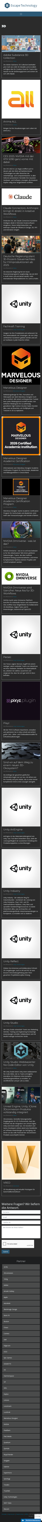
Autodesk (16, 1186)
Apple (6, 1297)
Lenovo (6, 1400)
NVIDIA (6, 1424)
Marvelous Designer (15, 387)
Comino (6, 1334)
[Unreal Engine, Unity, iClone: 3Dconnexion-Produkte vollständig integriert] (21, 1095)
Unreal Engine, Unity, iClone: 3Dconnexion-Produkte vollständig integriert (20, 1109)
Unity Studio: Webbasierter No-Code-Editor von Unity (19, 1063)
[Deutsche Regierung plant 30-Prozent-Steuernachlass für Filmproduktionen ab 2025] (21, 244)
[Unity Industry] (21, 868)
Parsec (7, 657)
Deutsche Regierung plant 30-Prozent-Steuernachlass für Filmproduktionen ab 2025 (19, 261)
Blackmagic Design (10, 1309)
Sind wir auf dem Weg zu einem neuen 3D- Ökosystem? (18, 765)
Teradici (6, 1485)
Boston (6, 1321)
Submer (6, 1467)
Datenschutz (20, 1514)
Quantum (7, 1442)
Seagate (6, 1461)
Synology (7, 1479)
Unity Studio (10, 1022)
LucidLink (7, 1412)
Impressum (11, 1514)
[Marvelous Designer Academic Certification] (21, 436)
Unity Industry (11, 890)
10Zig (6, 1279)
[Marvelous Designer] (21, 365)
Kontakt (4, 1514)
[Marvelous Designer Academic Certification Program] (21, 487)
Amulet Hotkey (9, 1291)
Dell (5, 1340)
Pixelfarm (7, 1430)
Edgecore (7, 1346)
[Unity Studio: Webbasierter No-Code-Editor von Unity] (21, 1050)
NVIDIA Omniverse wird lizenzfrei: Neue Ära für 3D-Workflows (18, 590)
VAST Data (7, 1503)
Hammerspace (9, 1376)
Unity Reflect (11, 961)
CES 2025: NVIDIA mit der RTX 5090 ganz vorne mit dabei (18, 159)
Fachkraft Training (14, 326)
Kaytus (6, 1394)
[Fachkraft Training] (21, 304)
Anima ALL (9, 121)
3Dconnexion (8, 1273)
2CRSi (6, 1267)
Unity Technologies (19, 329)
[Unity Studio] (21, 1000)
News (15, 61)
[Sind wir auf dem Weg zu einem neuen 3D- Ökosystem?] (21, 751)
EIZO (5, 1352)
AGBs (26, 1514)
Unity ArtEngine (13, 829)
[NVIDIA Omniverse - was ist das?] (21, 530)
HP (5, 1382)
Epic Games (8, 1358)
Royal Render (8, 1455)
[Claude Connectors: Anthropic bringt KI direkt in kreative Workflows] (21, 197)
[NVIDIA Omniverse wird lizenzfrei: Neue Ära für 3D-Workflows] (21, 576)
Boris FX (7, 1315)
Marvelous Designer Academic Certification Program (16, 501)
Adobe (6, 1285)
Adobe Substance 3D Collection (15, 56)
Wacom (6, 1509)
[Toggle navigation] (21, 14)
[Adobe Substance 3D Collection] (21, 43)
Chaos (15, 125)
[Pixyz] (21, 700)
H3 (5, 1370)
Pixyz (6, 723)
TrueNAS (7, 1491)
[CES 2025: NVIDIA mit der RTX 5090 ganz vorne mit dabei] (21, 145)
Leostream (7, 1406)
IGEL (5, 1388)
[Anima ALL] (21, 99)
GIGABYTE (7, 1364)
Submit (5, 1252)
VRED (6, 1182)
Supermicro (8, 1473)
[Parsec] (21, 635)
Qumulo (6, 1448)
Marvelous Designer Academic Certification (16, 460)
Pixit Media (7, 1436)
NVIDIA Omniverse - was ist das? (19, 542)
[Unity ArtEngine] (21, 807)
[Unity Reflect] (21, 939)
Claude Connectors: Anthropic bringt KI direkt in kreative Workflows (21, 211)
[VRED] (21, 1160)
